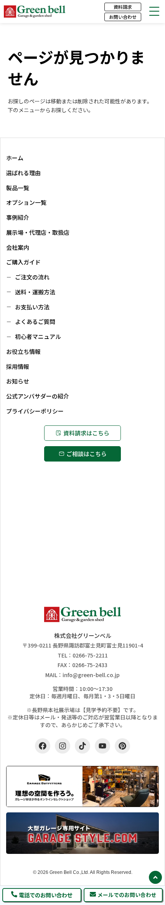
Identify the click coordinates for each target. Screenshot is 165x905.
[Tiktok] (82, 746)
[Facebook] (42, 746)
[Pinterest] (122, 746)
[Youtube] (102, 746)
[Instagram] (62, 746)
